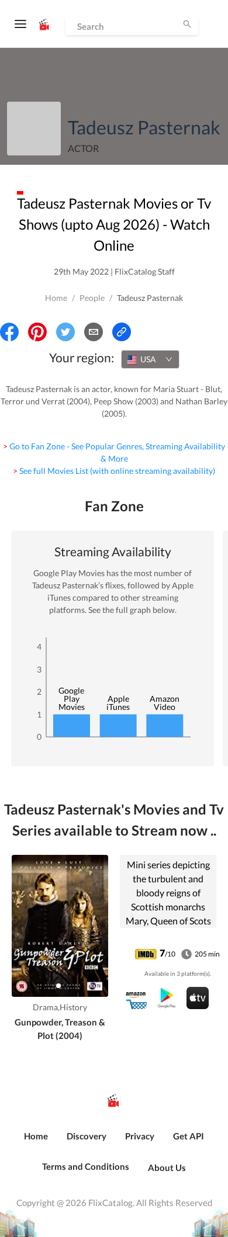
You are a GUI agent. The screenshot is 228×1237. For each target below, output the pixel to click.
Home (56, 298)
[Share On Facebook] (9, 332)
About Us (167, 1167)
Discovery (86, 1136)
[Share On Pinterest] (37, 332)
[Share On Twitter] (65, 332)
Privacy (139, 1136)
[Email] (93, 332)
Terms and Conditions (85, 1166)
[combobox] (150, 359)
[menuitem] (36, 1142)
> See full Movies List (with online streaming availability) (114, 471)
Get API (188, 1136)
